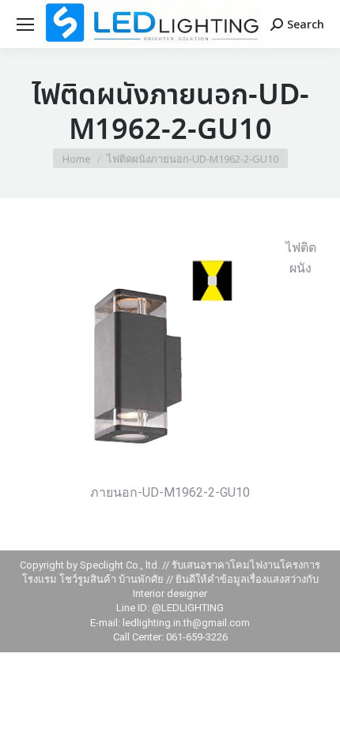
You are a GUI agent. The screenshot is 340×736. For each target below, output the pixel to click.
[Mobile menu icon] (25, 24)
